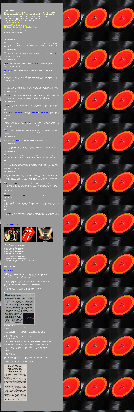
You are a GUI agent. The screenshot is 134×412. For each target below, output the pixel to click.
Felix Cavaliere (34, 63)
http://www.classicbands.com (11, 224)
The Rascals (7, 63)
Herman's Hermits (44, 112)
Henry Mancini (7, 95)
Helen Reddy (7, 105)
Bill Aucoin (7, 183)
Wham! (6, 155)
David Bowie (28, 122)
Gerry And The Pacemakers (15, 112)
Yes (24, 195)
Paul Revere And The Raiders (30, 55)
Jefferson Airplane (8, 76)
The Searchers (34, 112)
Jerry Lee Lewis (8, 43)
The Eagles (6, 130)
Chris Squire (7, 195)
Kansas (17, 140)
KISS (15, 183)
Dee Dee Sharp (11, 55)
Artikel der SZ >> (8, 270)
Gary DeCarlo (7, 213)
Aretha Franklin (8, 70)
